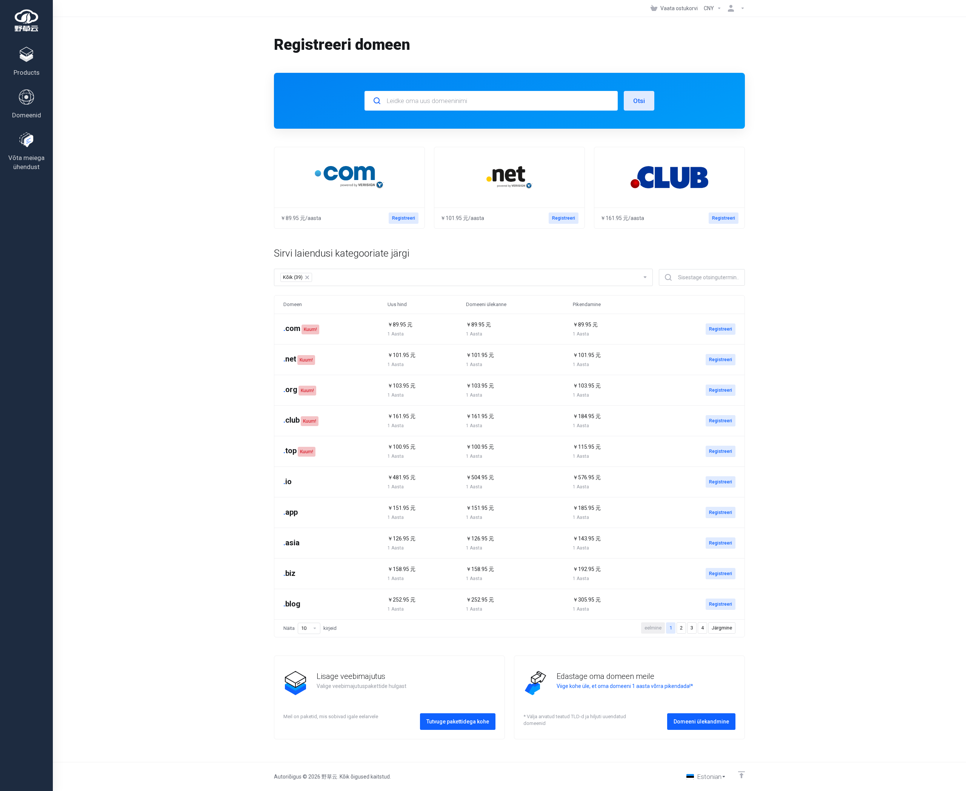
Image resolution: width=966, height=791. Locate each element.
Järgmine (722, 628)
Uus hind (397, 304)
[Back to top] (741, 774)
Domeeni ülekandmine (701, 722)
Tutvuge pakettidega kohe (457, 722)
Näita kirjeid (310, 628)
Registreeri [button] (403, 218)
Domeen (292, 304)
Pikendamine (587, 304)
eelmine (653, 628)
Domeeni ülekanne (486, 304)
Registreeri (720, 329)
